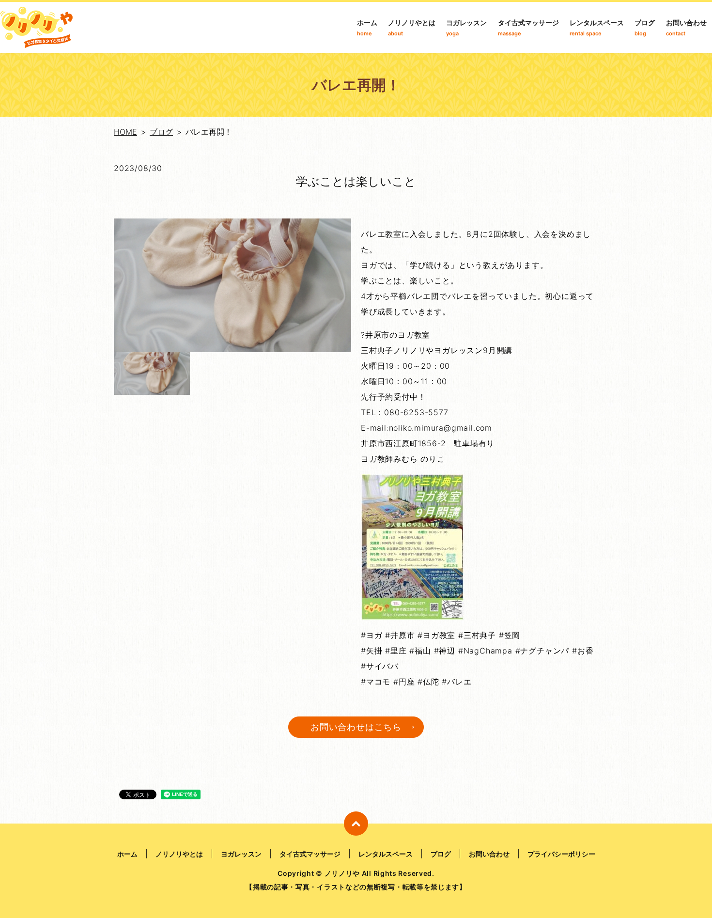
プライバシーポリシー (561, 854)
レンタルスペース (597, 27)
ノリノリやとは (411, 27)
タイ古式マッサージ (528, 27)
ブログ (645, 27)
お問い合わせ (686, 27)
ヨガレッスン (466, 27)
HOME (125, 132)
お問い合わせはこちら (356, 727)
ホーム (367, 27)
